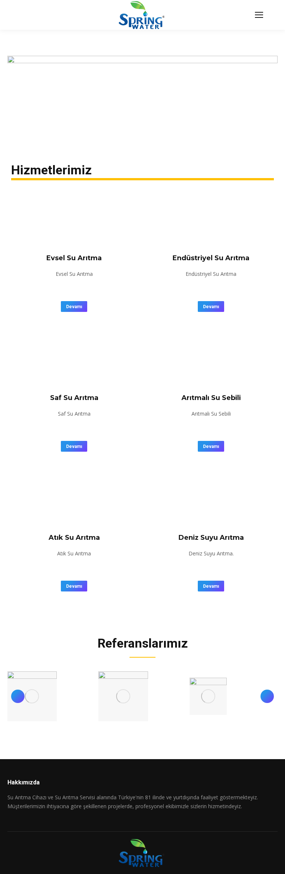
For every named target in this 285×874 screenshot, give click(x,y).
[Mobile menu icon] (259, 14)
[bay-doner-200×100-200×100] (208, 696)
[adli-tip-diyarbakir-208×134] (32, 696)
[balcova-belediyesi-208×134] (123, 696)
